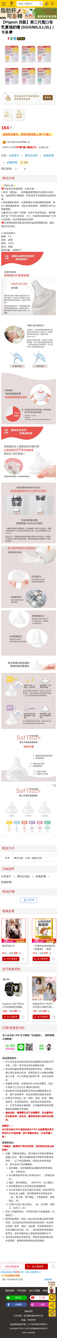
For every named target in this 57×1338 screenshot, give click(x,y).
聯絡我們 (29, 1311)
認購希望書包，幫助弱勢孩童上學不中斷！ (27, 134)
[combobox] (28, 3)
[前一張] (2, 942)
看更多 (47, 97)
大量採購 (47, 1279)
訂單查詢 (19, 1087)
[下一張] (54, 942)
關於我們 (9, 1290)
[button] (3, 3)
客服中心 (47, 1290)
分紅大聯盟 (34, 1290)
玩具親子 (14, 155)
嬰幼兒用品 (31, 155)
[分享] (52, 1305)
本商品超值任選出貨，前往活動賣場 (19, 1272)
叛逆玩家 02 (8, 945)
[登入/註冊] (47, 3)
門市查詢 (21, 1290)
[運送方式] (52, 1313)
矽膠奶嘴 (12, 162)
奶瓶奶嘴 (48, 155)
